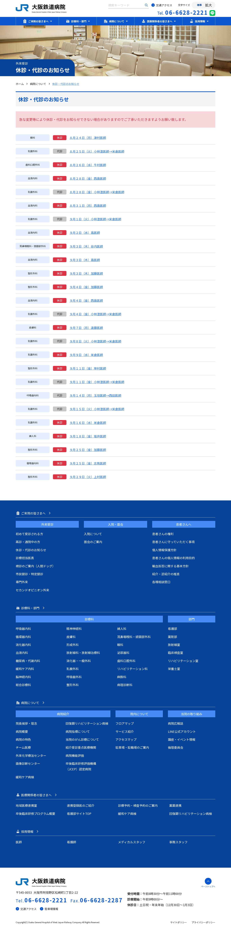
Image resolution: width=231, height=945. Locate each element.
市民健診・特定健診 (29, 574)
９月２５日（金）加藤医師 (88, 449)
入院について (93, 534)
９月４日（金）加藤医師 (86, 287)
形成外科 (72, 644)
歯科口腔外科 (126, 660)
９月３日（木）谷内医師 (86, 246)
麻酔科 (121, 677)
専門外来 (22, 582)
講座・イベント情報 (181, 739)
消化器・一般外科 (78, 660)
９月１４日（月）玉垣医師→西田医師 (95, 395)
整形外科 (72, 685)
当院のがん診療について (82, 739)
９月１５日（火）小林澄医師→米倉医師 (97, 409)
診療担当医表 (25, 558)
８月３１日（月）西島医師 (88, 205)
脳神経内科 (23, 677)
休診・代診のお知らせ (31, 550)
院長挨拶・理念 (26, 723)
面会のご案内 (93, 542)
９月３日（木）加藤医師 (86, 273)
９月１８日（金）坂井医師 (88, 436)
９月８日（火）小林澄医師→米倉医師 (95, 341)
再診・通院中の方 (28, 542)
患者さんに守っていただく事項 (173, 542)
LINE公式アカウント (182, 731)
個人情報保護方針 (164, 550)
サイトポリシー (178, 922)
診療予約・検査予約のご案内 (138, 805)
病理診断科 (124, 685)
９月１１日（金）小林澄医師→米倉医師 (97, 382)
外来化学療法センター (31, 755)
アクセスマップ (126, 739)
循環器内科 (23, 636)
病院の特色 (23, 739)
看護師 (71, 842)
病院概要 (22, 731)
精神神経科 (74, 628)
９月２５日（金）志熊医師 (88, 463)
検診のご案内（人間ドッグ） (35, 566)
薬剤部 (172, 636)
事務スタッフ (178, 842)
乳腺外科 (72, 668)
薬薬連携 (175, 805)
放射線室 (174, 644)
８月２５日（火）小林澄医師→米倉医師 (97, 151)
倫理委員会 (175, 747)
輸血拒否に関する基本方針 (170, 566)
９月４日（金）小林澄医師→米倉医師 (95, 314)
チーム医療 (23, 747)
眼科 (120, 644)
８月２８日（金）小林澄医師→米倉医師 (97, 192)
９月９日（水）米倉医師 (86, 355)
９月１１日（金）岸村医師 (88, 368)
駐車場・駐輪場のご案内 (132, 747)
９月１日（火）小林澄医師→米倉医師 (95, 219)
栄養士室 (174, 668)
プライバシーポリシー (203, 922)
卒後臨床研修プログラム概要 (35, 813)
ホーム (20, 84)
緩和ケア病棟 (25, 777)
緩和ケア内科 (25, 668)
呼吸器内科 (23, 628)
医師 (19, 842)
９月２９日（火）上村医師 (88, 477)
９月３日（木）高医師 (85, 260)
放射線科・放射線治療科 (83, 652)
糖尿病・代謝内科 (28, 660)
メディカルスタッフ (131, 842)
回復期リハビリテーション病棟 (87, 723)
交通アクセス (164, 5)
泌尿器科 (123, 652)
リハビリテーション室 (183, 660)
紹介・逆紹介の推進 (166, 574)
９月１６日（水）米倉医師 (88, 422)
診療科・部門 (78, 21)
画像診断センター (28, 763)
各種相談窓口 (161, 582)
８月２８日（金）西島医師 (88, 178)
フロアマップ (125, 723)
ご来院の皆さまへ (38, 21)
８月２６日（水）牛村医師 (88, 165)
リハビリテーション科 (132, 668)
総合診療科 (23, 685)
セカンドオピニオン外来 (32, 590)
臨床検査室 (175, 652)
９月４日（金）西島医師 (86, 300)
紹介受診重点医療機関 (81, 747)
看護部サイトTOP (79, 813)
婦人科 (121, 628)
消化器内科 (23, 644)
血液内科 (22, 652)
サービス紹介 (125, 731)
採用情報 (200, 21)
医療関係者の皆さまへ (159, 21)
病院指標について (78, 731)
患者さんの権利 (163, 534)
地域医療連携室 (26, 805)
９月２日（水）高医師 (85, 232)
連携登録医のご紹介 (80, 805)
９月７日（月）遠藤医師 (86, 327)
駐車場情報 (51, 909)
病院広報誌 (175, 723)
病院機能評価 (75, 755)
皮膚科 (71, 636)
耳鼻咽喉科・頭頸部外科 (134, 636)
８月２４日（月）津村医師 (88, 137)
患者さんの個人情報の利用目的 (173, 558)
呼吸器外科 (74, 677)
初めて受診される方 (29, 534)
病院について (116, 21)
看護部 (172, 628)
